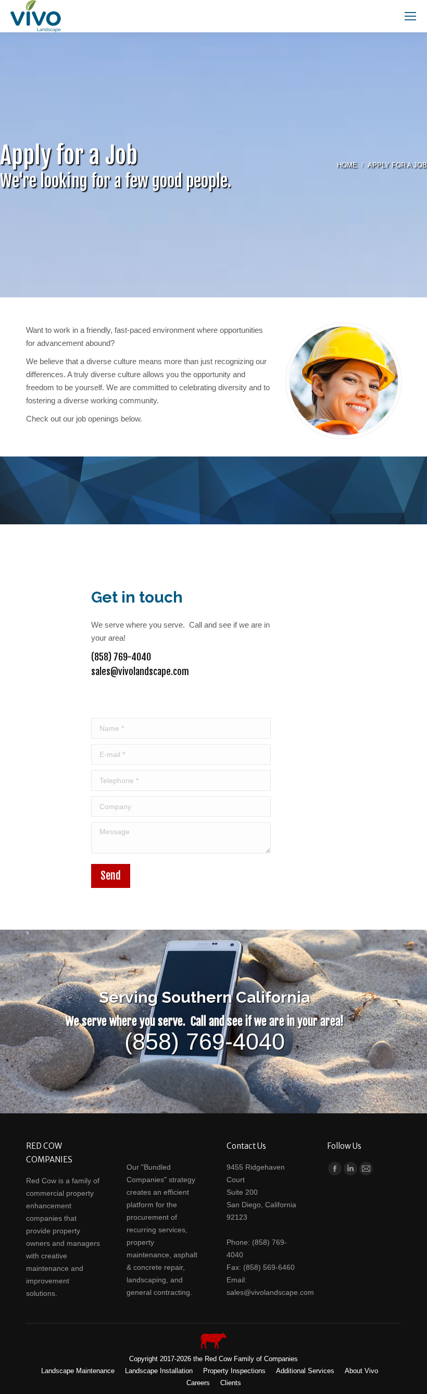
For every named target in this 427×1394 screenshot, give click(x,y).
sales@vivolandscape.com (140, 671)
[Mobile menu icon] (410, 16)
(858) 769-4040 (121, 657)
